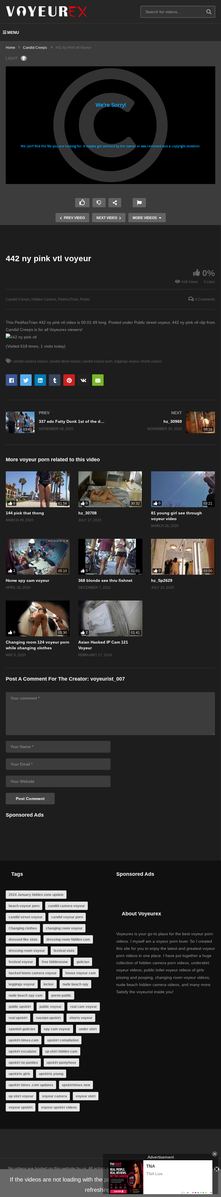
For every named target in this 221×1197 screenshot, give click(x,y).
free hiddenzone (55, 962)
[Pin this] (69, 380)
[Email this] (98, 380)
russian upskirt (48, 1018)
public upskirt (20, 1007)
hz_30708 (87, 513)
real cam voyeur (83, 1007)
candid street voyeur (65, 361)
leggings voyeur (126, 361)
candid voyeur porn (97, 361)
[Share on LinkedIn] (40, 380)
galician (83, 962)
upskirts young (51, 1074)
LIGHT (12, 58)
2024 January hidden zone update (36, 895)
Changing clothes (23, 928)
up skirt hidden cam (61, 1051)
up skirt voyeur (21, 1096)
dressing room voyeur (27, 951)
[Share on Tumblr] (54, 380)
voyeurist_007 (107, 679)
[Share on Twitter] (26, 380)
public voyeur (50, 1007)
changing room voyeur (64, 928)
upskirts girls (19, 1074)
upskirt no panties (23, 1063)
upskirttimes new (76, 1085)
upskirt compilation (63, 1040)
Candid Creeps (18, 299)
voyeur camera (54, 1096)
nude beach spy (75, 984)
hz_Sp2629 (161, 580)
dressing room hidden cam (68, 940)
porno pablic (61, 995)
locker (48, 984)
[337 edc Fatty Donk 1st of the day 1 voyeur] (55, 422)
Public (85, 299)
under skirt (88, 1029)
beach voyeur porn (24, 906)
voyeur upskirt (21, 1107)
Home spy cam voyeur (27, 580)
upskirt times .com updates (31, 1085)
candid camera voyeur (30, 361)
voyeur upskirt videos (59, 1107)
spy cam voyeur (57, 1029)
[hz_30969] (165, 422)
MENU (13, 32)
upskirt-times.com (24, 1040)
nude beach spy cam (26, 995)
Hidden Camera (43, 299)
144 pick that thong (25, 513)
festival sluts (64, 951)
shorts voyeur (151, 361)
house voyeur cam (80, 973)
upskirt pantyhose (61, 1063)
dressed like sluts (23, 940)
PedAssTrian (68, 299)
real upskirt (18, 1018)
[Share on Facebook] (11, 380)
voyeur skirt (86, 1096)
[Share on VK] (83, 380)
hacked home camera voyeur (33, 973)
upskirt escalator (23, 1051)
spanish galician (22, 1029)
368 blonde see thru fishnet (105, 580)
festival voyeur (21, 962)
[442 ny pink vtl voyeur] (38, 489)
